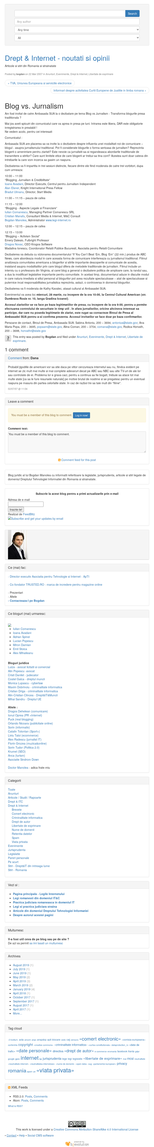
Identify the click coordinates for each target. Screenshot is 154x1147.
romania (17, 1070)
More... (17, 1013)
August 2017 (21, 1005)
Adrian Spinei (21, 637)
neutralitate (140, 1058)
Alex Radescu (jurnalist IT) (25, 739)
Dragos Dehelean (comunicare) (28, 711)
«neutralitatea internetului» (42, 1063)
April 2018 (19, 993)
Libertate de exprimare (101, 74)
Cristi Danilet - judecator (23, 675)
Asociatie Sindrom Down (23, 759)
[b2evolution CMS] (77, 1143)
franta (131, 1051)
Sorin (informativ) (19, 727)
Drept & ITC (15, 801)
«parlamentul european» (104, 1063)
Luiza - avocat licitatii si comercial (29, 667)
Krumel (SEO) (17, 751)
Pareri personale (18, 858)
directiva (58, 1051)
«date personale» (34, 1050)
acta (21, 1039)
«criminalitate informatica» (70, 1044)
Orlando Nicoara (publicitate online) (30, 723)
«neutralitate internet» (18, 1063)
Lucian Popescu (23, 641)
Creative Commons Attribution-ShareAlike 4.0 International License (96, 1129)
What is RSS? (15, 1106)
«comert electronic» (100, 1038)
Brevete (17, 810)
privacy (122, 1063)
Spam (15, 838)
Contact (11, 1135)
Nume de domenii (23, 830)
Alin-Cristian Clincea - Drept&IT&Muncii (33, 695)
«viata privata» (55, 1070)
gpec (17, 1058)
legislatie (77, 1058)
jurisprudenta (52, 1058)
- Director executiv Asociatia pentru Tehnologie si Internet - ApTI (48, 576)
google (11, 1058)
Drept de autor (21, 822)
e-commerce (101, 1051)
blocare (56, 1039)
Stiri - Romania (17, 870)
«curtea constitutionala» (99, 1044)
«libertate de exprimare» (102, 1058)
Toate (11, 789)
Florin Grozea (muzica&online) (27, 743)
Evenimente (62, 74)
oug (90, 1063)
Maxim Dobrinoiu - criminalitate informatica (35, 687)
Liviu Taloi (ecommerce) (23, 735)
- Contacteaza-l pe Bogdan (26, 601)
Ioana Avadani (14, 184)
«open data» (81, 1063)
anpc (34, 1039)
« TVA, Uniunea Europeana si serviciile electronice (40, 83)
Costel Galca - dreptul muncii (26, 679)
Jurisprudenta (16, 850)
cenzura (74, 1039)
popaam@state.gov (49, 327)
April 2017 (19, 1009)
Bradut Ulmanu (14, 192)
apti (49, 1039)
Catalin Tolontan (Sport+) (24, 731)
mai (124, 1058)
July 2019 (19, 969)
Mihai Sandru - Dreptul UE (24, 699)
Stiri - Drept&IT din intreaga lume (29, 866)
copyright (25, 1044)
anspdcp (42, 1039)
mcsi (130, 1058)
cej (68, 1039)
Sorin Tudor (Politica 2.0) (24, 747)
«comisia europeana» (134, 1039)
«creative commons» (43, 1044)
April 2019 (19, 981)
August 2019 (21, 965)
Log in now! (81, 415)
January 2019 (21, 989)
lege (64, 1058)
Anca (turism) (16, 755)
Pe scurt (13, 862)
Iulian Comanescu (16, 212)
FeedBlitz (29, 514)
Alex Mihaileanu (23, 653)
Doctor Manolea (18, 767)
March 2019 (20, 985)
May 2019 (19, 977)
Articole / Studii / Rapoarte (24, 797)
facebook (122, 1051)
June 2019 (19, 973)
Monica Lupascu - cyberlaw (25, 683)
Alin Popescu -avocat (21, 671)
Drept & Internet (78, 74)
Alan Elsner (12, 188)
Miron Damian (22, 645)
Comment (15, 358)
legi (70, 1058)
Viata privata (20, 842)
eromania (112, 1051)
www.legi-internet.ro (58, 220)
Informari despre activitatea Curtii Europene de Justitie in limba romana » (100, 90)
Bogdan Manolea (15, 220)
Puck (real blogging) (20, 719)
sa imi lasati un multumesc (46, 943)
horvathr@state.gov (33, 331)
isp (40, 1058)
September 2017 (23, 1001)
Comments (41, 1096)
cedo (63, 1039)
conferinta (12, 1044)
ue (34, 1071)
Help (22, 1135)
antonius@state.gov (125, 323)
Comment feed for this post (78, 460)
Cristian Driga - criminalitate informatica (33, 691)
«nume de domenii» (65, 1063)
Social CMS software (40, 1135)
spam (29, 1071)
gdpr (137, 1051)
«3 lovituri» (13, 1039)
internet (29, 1057)
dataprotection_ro (119, 1044)
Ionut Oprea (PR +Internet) (25, 715)
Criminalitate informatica (27, 818)
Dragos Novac (14, 244)
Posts (28, 1096)
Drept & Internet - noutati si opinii (57, 57)
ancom (27, 1039)
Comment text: (18, 428)
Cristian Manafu (15, 216)
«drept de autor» (79, 1050)
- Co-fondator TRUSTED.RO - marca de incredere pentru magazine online (55, 584)
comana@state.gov (109, 327)
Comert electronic (23, 814)
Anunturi (50, 74)
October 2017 (21, 997)
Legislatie (14, 854)
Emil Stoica (20, 649)
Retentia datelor (22, 834)
